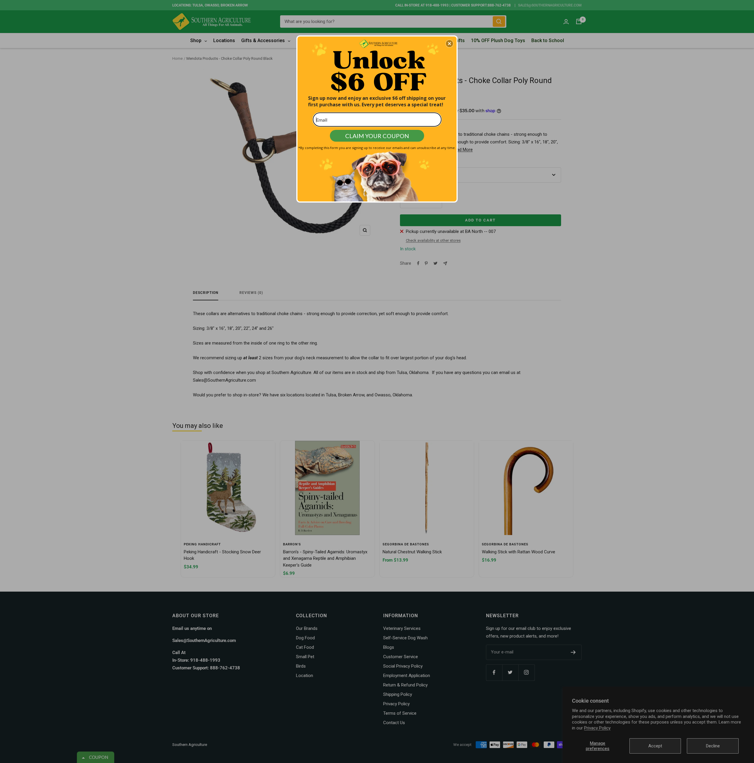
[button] (449, 43)
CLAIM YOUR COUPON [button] (377, 135)
